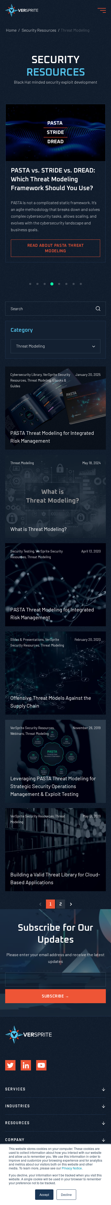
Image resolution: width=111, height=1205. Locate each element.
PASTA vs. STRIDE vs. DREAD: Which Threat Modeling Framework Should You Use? (53, 179)
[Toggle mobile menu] (102, 10)
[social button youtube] (41, 1065)
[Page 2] (70, 904)
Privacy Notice (72, 1168)
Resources (17, 1123)
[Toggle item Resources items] (103, 1123)
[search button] (98, 309)
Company (15, 1139)
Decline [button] (66, 1194)
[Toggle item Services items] (103, 1089)
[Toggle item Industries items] (103, 1106)
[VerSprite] (21, 11)
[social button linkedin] (26, 1065)
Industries (17, 1106)
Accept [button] (44, 1194)
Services (15, 1089)
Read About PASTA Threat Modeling (55, 248)
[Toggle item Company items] (103, 1140)
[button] (30, 283)
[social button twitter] (10, 1065)
